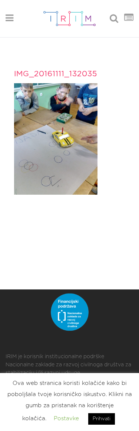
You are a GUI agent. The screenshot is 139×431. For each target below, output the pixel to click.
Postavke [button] (66, 418)
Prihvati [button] (101, 419)
